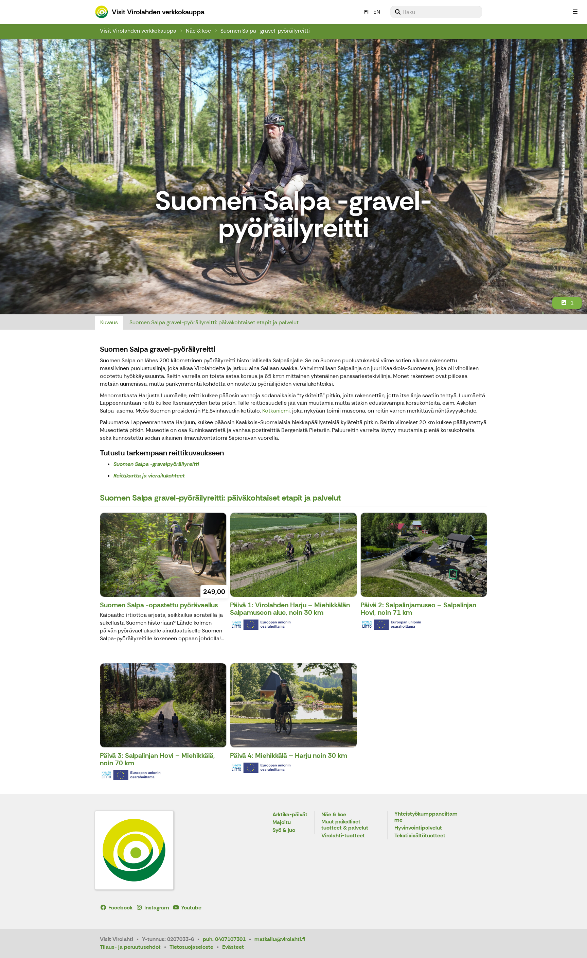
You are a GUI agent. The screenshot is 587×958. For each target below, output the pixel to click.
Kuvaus (109, 322)
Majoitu (281, 822)
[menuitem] (436, 12)
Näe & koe (198, 30)
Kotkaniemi (276, 410)
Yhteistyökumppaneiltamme (426, 817)
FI (366, 11)
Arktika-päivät (289, 815)
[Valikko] (575, 12)
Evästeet (233, 947)
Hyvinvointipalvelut (418, 828)
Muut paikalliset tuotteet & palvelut (344, 825)
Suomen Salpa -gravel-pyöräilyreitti (265, 30)
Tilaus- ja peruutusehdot (130, 947)
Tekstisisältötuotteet (419, 836)
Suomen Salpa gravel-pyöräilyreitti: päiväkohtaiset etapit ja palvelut (214, 322)
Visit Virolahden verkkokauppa (138, 30)
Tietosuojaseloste (191, 947)
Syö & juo (283, 830)
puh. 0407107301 (224, 939)
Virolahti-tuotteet (343, 836)
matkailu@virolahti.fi (279, 939)
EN (376, 11)
